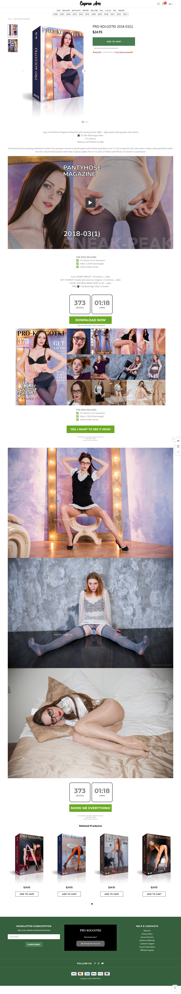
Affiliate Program (147, 950)
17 (112, 14)
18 (106, 14)
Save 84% (98, 52)
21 (87, 14)
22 (81, 14)
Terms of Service (147, 937)
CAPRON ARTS (90, 4)
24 (68, 14)
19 (100, 14)
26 (56, 14)
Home (9, 19)
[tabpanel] (44, 867)
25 (62, 14)
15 (119, 14)
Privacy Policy (147, 934)
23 (75, 14)
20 (93, 14)
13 (125, 14)
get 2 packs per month (123, 52)
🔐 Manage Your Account (90, 943)
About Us (147, 931)
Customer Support (147, 944)
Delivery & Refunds (147, 940)
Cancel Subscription (147, 947)
